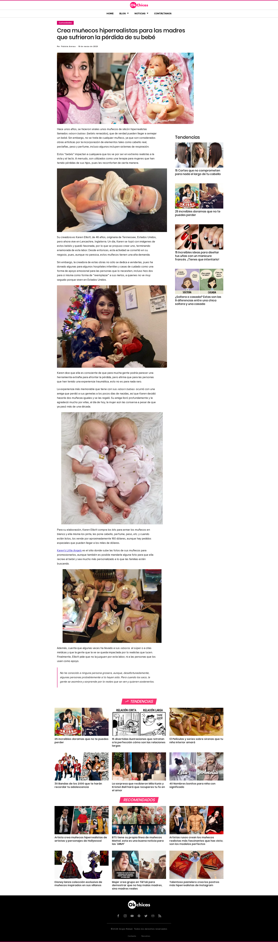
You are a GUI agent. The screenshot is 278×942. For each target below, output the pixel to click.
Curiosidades (65, 22)
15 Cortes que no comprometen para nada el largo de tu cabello (198, 172)
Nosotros (145, 936)
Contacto (132, 936)
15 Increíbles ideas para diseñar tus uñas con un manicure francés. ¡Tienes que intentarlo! (197, 255)
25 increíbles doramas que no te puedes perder (197, 213)
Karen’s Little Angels (69, 550)
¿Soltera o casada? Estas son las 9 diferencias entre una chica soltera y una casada (198, 300)
